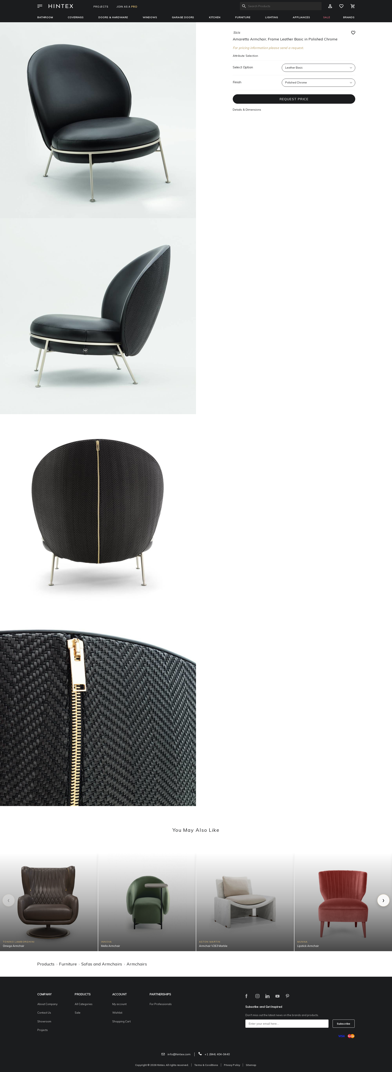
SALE (326, 17)
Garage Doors (183, 17)
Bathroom (45, 17)
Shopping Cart (121, 1021)
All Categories (83, 1004)
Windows (150, 17)
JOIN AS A (126, 7)
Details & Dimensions (247, 109)
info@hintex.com (178, 1054)
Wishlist (117, 1012)
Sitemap (251, 1064)
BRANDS (349, 17)
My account (119, 1004)
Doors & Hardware (113, 17)
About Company (47, 1004)
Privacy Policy (232, 1064)
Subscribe (343, 1023)
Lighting (271, 17)
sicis (236, 32)
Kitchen (214, 17)
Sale (77, 1012)
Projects (42, 1030)
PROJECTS (101, 7)
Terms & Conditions (206, 1064)
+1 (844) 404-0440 (217, 1054)
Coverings (76, 17)
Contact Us (44, 1012)
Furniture (243, 17)
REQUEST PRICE (294, 99)
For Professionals (161, 1004)
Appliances (301, 17)
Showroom (44, 1021)
